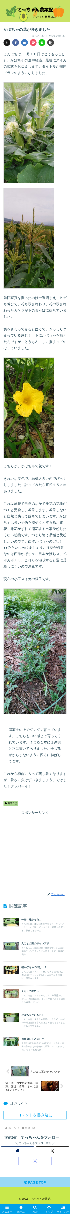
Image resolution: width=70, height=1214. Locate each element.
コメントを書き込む (35, 1115)
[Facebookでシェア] (15, 42)
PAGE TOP (36, 1182)
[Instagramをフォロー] (35, 1161)
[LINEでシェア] (41, 42)
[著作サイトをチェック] (17, 1150)
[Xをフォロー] (52, 1150)
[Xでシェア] (7, 42)
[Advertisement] (35, 851)
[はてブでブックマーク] (24, 42)
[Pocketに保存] (33, 42)
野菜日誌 (12, 803)
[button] (50, 42)
